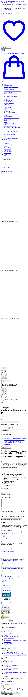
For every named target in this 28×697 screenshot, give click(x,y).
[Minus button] (2, 428)
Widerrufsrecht (7, 642)
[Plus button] (9, 428)
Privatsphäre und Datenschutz (11, 636)
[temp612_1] (10, 173)
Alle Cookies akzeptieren (6, 694)
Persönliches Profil (9, 53)
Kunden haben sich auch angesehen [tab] (12, 548)
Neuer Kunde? (20, 527)
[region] (14, 285)
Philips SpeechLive (8, 651)
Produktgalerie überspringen (7, 551)
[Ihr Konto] (1, 45)
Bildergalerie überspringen (7, 171)
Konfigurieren (16, 692)
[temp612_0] (10, 221)
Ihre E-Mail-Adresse (6, 530)
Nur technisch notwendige (6, 692)
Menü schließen (6, 47)
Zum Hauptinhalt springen (7, 1)
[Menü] (1, 11)
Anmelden (3, 50)
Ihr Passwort (4, 532)
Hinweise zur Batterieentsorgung (11, 634)
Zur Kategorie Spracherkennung (11, 87)
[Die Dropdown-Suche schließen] (17, 13)
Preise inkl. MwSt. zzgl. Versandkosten (9, 422)
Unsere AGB (7, 635)
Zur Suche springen (18, 1)
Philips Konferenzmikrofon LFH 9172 (10, 576)
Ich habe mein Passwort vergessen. (9, 533)
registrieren (5, 52)
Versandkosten (4, 680)
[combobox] (7, 13)
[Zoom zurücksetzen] (5, 381)
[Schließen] (1, 379)
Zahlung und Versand (9, 638)
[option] (5, 612)
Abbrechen (3, 536)
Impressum (6, 639)
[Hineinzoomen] (8, 381)
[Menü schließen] (4, 142)
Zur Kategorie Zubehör (9, 140)
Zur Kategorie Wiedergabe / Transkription (13, 127)
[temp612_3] (10, 270)
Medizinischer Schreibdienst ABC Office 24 (14, 653)
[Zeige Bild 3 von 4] (4, 370)
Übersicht (3, 53)
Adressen (16, 53)
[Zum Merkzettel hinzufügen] (1, 432)
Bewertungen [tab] (7, 444)
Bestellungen (22, 53)
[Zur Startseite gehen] (6, 9)
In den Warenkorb (5, 430)
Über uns (6, 644)
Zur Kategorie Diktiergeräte (10, 96)
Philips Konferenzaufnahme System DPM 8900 (12, 568)
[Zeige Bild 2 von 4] (2, 370)
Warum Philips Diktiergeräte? (10, 652)
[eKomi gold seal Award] (3, 617)
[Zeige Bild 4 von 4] (5, 370)
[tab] (15, 440)
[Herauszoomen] (2, 381)
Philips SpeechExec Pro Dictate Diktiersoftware (12, 560)
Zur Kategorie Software (9, 134)
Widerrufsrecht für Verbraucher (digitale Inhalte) (15, 640)
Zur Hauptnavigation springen (13, 2)
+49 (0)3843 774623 (22, 623)
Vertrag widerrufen (5, 629)
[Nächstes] (5, 368)
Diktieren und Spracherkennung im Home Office (15, 655)
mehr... (9, 615)
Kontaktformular (12, 627)
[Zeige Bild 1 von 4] (1, 370)
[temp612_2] (10, 319)
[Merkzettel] (14, 43)
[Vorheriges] (2, 368)
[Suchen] (15, 13)
